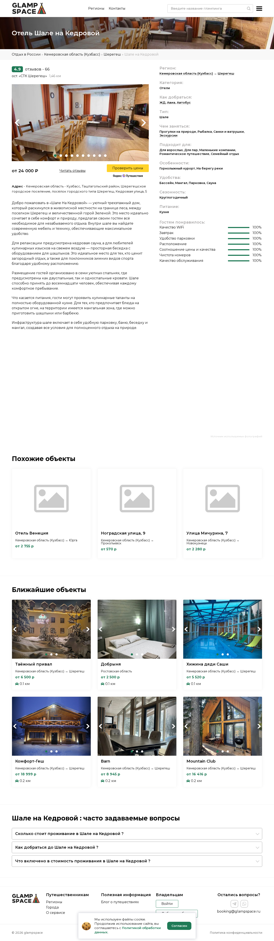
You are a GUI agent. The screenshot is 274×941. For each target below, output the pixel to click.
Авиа (171, 103)
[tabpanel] (80, 122)
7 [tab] (88, 155)
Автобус (184, 103)
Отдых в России (26, 54)
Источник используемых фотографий (236, 436)
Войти (167, 904)
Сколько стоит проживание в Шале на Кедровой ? (69, 833)
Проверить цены (127, 168)
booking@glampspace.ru (239, 911)
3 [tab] (66, 155)
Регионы (96, 8)
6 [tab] (83, 155)
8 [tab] (94, 155)
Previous (17, 122)
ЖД (162, 103)
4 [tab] (72, 155)
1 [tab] (55, 155)
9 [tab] (99, 155)
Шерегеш (112, 54)
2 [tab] (61, 155)
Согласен (179, 926)
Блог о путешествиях (120, 902)
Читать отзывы (73, 171)
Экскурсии (168, 135)
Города (52, 907)
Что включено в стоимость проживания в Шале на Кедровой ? (82, 861)
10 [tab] (105, 155)
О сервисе (55, 913)
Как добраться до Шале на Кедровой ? (56, 847)
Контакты (117, 8)
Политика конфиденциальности (236, 933)
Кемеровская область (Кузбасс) (72, 54)
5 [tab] (77, 155)
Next (143, 122)
